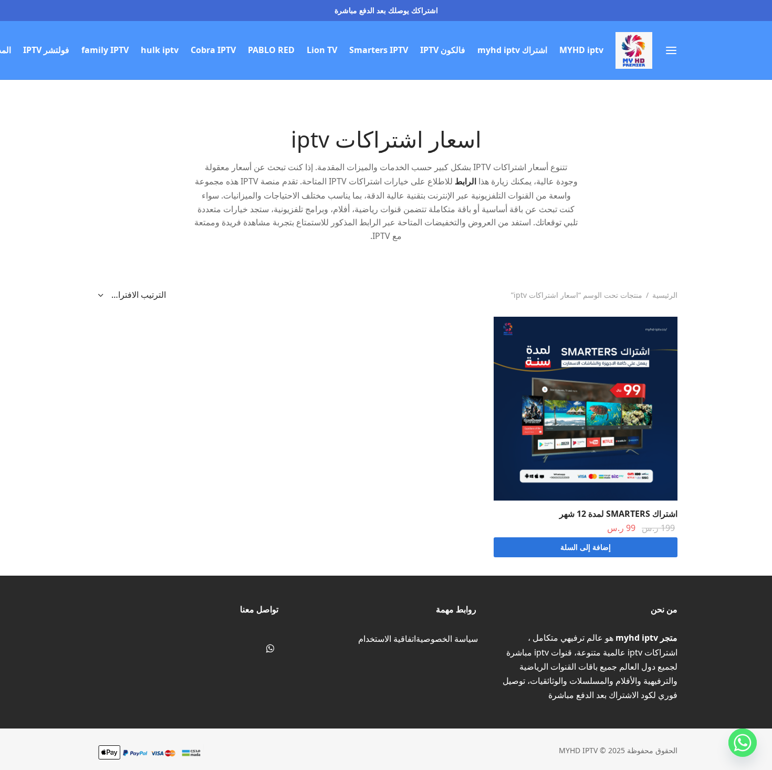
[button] (585, 547)
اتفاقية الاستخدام (387, 638)
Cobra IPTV (213, 50)
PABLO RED (271, 50)
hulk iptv (160, 50)
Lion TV (322, 50)
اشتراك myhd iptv (512, 50)
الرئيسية (664, 295)
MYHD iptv (581, 50)
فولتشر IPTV (46, 50)
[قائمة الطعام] (671, 50)
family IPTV (105, 50)
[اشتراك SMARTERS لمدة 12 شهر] (585, 409)
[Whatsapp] (270, 648)
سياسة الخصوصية (447, 638)
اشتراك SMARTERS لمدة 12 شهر (618, 513)
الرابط (465, 181)
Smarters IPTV (378, 50)
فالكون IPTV (442, 50)
